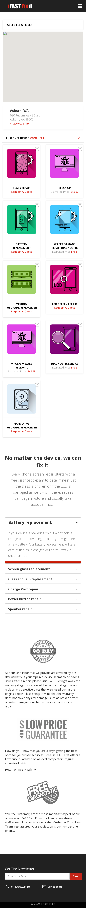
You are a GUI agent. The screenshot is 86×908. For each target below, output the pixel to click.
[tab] (43, 522)
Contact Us (54, 886)
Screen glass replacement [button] (29, 569)
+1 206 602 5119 (19, 123)
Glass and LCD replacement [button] (30, 579)
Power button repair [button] (24, 599)
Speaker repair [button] (20, 609)
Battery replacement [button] (30, 522)
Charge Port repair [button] (23, 589)
